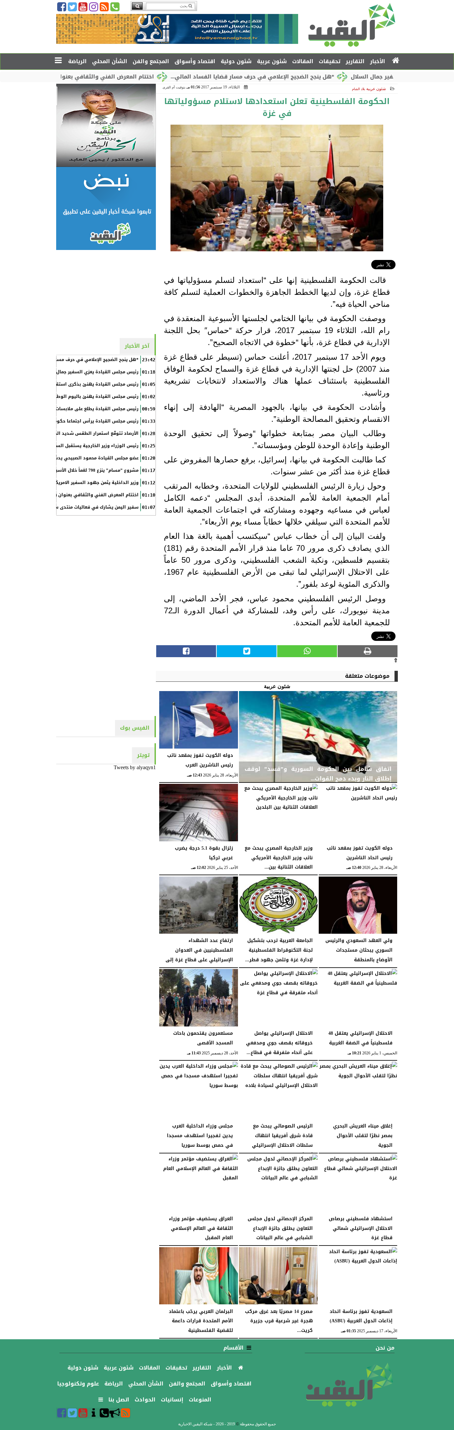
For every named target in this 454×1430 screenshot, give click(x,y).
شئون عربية (376, 88)
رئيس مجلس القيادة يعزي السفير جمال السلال (89, 372)
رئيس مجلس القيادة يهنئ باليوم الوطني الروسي (86, 397)
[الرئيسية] (396, 61)
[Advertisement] (106, 291)
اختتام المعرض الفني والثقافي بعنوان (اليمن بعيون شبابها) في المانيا (96, 76)
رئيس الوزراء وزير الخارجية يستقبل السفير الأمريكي (84, 446)
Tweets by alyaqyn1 (135, 767)
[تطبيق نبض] (106, 208)
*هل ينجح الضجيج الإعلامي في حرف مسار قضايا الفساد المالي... (286, 76)
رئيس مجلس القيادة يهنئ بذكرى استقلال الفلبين (86, 384)
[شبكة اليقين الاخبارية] (106, 125)
